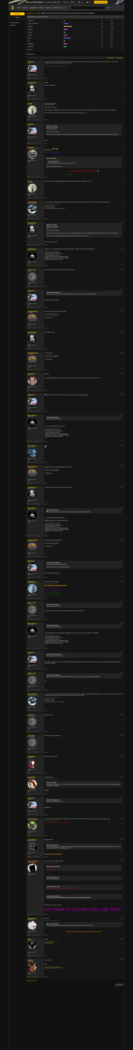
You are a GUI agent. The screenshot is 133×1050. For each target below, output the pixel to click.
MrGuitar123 (31, 373)
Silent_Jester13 (32, 861)
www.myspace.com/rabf (51, 967)
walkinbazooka (32, 918)
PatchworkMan (32, 819)
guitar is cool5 (32, 269)
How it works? (120, 57)
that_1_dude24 (32, 445)
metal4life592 (31, 777)
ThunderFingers (32, 839)
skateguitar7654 (32, 202)
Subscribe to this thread (32, 980)
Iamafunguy (31, 61)
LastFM (47, 790)
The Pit (38, 13)
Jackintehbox (31, 756)
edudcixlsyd (31, 735)
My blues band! (49, 942)
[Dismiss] (121, 2)
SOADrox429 (31, 581)
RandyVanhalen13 (33, 311)
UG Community (31, 13)
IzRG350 (30, 714)
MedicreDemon (32, 249)
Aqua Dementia (32, 82)
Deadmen (30, 960)
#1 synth (30, 103)
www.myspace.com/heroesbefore (53, 854)
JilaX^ (29, 939)
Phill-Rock (31, 147)
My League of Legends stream (56, 585)
